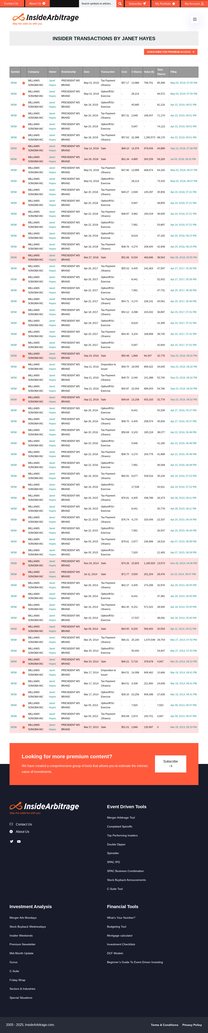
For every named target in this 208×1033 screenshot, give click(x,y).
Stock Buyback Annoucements (126, 880)
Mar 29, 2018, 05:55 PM (183, 257)
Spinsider (113, 853)
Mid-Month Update (22, 953)
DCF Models (115, 953)
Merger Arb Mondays (23, 917)
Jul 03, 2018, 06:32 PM (183, 159)
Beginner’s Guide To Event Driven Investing (135, 962)
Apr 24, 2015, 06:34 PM (183, 519)
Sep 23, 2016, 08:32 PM (183, 355)
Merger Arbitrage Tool (121, 817)
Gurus (13, 962)
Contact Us (24, 824)
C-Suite (14, 971)
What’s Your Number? (121, 917)
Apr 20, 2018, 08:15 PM (183, 235)
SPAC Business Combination (125, 871)
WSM (14, 82)
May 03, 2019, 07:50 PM (183, 82)
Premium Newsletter (23, 944)
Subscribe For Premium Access (169, 52)
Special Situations (21, 997)
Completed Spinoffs (119, 826)
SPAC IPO (113, 862)
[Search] (120, 3)
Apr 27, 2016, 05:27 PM (183, 410)
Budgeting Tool (116, 926)
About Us (22, 831)
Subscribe (170, 761)
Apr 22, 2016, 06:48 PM (183, 432)
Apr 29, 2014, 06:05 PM (183, 585)
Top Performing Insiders (122, 835)
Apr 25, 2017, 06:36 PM (183, 290)
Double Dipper (116, 844)
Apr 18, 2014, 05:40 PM (183, 607)
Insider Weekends (21, 935)
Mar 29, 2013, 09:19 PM (183, 727)
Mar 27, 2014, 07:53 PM (183, 639)
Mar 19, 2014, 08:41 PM (183, 672)
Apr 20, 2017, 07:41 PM (183, 312)
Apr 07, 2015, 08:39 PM (183, 541)
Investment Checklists (121, 944)
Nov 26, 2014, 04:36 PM (183, 563)
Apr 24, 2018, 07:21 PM (183, 192)
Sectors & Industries (22, 988)
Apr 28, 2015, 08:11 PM (183, 497)
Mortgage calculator (120, 935)
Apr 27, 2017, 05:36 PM (183, 268)
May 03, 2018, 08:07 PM (183, 170)
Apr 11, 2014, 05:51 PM (183, 628)
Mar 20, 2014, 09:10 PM (183, 661)
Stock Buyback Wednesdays (28, 926)
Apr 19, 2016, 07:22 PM (183, 476)
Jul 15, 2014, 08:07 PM (183, 574)
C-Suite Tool (115, 888)
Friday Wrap (17, 980)
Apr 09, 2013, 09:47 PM (183, 705)
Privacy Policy (192, 1025)
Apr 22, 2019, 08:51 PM (183, 104)
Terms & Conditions (164, 1025)
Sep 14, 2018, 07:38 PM (183, 148)
